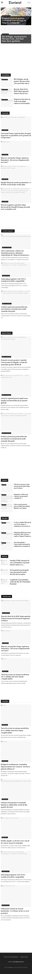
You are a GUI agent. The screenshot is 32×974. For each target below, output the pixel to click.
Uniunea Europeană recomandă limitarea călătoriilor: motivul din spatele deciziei (14, 805)
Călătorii (5, 799)
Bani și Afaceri (6, 15)
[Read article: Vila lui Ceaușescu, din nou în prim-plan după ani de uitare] (7, 487)
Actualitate (4, 79)
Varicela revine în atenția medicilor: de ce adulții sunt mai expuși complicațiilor (15, 677)
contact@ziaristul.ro (18, 961)
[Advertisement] (16, 58)
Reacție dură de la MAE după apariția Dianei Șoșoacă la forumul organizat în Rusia (22, 91)
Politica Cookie (24, 957)
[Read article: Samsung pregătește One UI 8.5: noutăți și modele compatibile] (16, 269)
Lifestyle (5, 761)
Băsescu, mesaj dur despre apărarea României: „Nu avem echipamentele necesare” (15, 160)
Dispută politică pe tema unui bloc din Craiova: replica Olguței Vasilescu (22, 534)
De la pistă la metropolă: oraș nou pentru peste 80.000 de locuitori (19, 572)
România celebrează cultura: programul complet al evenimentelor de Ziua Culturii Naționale (22, 496)
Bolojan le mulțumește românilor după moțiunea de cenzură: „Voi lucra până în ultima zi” (15, 767)
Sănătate (5, 671)
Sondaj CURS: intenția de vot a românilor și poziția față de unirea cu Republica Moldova (19, 563)
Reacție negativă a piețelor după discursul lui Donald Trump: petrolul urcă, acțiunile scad (15, 207)
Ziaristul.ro (11, 967)
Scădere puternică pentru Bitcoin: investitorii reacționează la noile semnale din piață (14, 309)
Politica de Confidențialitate (11, 957)
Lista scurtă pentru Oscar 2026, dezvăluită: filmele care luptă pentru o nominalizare (22, 506)
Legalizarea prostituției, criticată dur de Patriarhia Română (20, 582)
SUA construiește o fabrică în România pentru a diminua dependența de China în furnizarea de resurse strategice (15, 253)
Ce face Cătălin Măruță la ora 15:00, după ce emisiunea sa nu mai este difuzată (22, 524)
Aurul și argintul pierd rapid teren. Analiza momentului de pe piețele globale (14, 400)
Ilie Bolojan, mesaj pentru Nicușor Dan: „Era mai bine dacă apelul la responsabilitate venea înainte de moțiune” (14, 39)
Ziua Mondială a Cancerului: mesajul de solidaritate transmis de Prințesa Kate (22, 544)
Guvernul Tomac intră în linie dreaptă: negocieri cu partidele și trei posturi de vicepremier (16, 136)
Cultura (4, 484)
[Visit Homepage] (14, 2)
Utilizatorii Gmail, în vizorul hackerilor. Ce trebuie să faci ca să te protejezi (15, 911)
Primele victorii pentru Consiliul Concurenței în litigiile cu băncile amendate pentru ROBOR (14, 20)
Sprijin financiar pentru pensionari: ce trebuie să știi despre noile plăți (16, 184)
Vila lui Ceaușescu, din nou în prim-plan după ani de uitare (22, 486)
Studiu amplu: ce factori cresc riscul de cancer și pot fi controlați (15, 842)
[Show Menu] (2, 2)
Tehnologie (6, 275)
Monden (3, 522)
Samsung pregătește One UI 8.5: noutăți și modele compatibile (13, 280)
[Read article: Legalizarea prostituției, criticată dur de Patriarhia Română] (5, 582)
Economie (5, 130)
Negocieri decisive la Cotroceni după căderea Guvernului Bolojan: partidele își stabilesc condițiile (22, 101)
